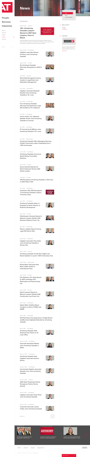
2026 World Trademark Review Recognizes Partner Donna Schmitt (30, 384)
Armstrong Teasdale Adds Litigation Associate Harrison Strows (29, 358)
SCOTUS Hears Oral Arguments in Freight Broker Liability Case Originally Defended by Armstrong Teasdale (36, 320)
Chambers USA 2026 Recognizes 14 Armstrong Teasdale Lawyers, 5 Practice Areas (31, 192)
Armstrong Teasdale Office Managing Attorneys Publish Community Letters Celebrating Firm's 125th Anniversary (35, 143)
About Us (4, 30)
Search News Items (23, 21)
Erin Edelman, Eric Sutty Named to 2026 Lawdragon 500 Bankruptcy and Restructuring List (30, 280)
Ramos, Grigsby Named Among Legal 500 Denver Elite (30, 230)
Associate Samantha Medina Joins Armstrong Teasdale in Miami (29, 345)
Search (3, 46)
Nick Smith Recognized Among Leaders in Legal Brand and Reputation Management (30, 80)
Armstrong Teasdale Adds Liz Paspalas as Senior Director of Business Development (30, 205)
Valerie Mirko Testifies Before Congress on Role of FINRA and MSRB (30, 307)
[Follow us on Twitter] (86, 447)
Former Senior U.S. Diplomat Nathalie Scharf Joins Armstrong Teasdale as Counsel (30, 118)
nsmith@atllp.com (64, 29)
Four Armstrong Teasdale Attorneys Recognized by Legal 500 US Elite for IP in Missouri (30, 106)
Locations (4, 39)
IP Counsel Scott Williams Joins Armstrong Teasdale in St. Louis (30, 130)
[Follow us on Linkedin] (83, 447)
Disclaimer (32, 447)
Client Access (25, 447)
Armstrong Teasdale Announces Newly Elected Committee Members (30, 156)
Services (6, 22)
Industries (7, 26)
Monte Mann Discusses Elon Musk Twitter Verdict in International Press (29, 266)
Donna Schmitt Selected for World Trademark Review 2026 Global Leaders (30, 169)
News (66, 13)
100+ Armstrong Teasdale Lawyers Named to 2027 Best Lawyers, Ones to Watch (28, 33)
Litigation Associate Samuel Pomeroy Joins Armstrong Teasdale (29, 54)
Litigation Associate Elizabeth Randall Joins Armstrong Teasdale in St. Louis (30, 93)
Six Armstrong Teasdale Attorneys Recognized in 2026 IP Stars (31, 67)
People (5, 17)
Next (51, 416)
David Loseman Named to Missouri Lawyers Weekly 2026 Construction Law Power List (30, 294)
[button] (69, 455)
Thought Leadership (68, 17)
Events (66, 15)
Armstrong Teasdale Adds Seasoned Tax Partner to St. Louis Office (29, 333)
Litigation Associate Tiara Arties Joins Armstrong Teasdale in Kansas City (30, 243)
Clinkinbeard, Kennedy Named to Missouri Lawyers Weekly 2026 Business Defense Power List (31, 218)
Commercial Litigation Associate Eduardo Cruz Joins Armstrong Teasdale (30, 371)
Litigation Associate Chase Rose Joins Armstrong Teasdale (30, 396)
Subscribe (19, 447)
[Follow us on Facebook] (84, 447)
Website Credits (35, 452)
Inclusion (4, 32)
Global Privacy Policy (40, 447)
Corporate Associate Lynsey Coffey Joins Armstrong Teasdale (31, 408)
